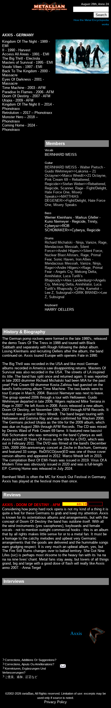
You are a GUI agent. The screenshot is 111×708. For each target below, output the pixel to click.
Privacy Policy (55, 702)
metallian (27, 693)
